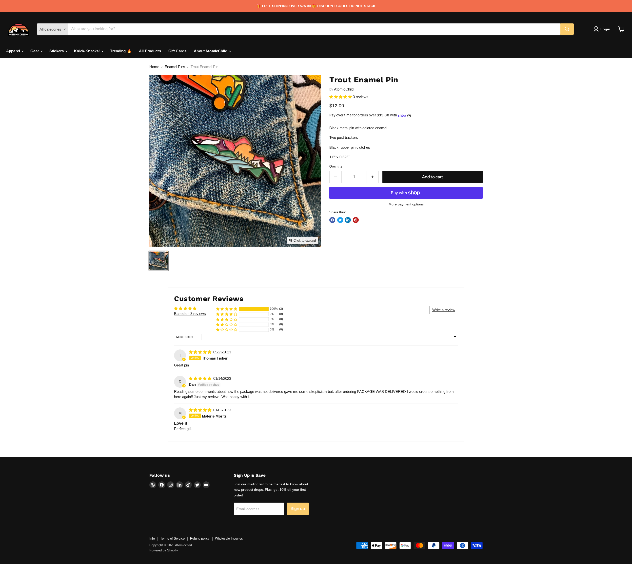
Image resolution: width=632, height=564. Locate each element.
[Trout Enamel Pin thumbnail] (158, 261)
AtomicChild (344, 89)
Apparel (13, 51)
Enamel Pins (175, 67)
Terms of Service (172, 538)
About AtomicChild (211, 51)
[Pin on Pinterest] (356, 220)
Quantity (335, 166)
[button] (341, 97)
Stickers (57, 51)
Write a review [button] (443, 310)
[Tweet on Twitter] (340, 220)
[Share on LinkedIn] (348, 220)
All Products (150, 51)
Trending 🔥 (121, 51)
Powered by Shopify (163, 550)
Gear (35, 51)
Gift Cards (177, 51)
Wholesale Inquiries (229, 538)
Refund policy (200, 538)
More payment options (406, 204)
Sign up (298, 508)
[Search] (567, 29)
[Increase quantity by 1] (373, 177)
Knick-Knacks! (87, 51)
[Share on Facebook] (332, 220)
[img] (200, 352)
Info (152, 538)
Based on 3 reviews (190, 313)
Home (154, 67)
